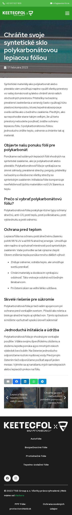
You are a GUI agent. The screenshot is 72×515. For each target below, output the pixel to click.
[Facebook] (7, 478)
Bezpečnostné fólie (36, 447)
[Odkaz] (18, 13)
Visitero (19, 495)
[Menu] (67, 13)
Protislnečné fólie (36, 455)
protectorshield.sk (20, 508)
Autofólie (36, 438)
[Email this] (8, 381)
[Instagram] (15, 478)
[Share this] (17, 381)
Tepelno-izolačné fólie (36, 464)
